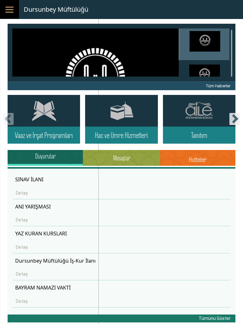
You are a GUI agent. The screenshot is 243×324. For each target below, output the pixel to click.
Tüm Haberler (218, 86)
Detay (22, 193)
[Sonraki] (234, 121)
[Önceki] (8, 121)
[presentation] (8, 119)
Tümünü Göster (215, 318)
